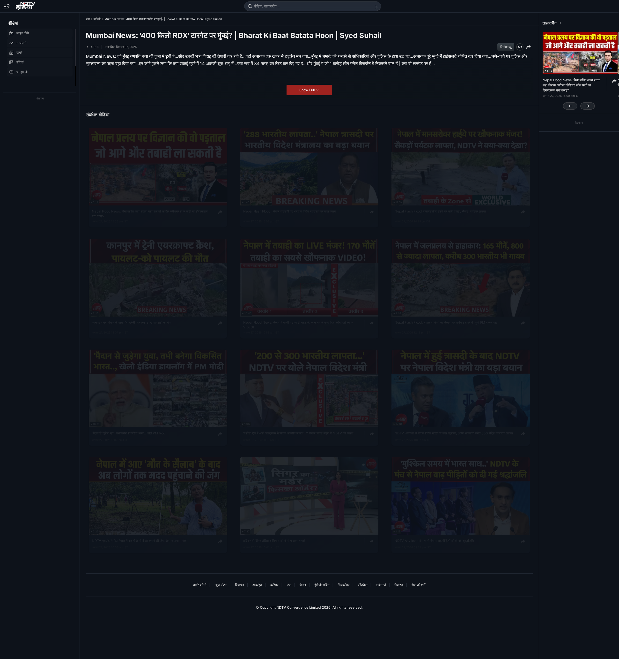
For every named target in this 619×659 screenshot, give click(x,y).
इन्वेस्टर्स (381, 585)
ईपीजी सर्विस (321, 585)
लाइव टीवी (22, 33)
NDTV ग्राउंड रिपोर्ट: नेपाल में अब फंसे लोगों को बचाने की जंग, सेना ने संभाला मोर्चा (139, 540)
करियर (274, 585)
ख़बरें (19, 52)
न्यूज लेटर (221, 585)
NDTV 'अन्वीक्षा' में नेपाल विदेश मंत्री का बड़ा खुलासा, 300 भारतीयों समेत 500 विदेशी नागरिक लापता (454, 433)
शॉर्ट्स (19, 62)
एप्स (289, 585)
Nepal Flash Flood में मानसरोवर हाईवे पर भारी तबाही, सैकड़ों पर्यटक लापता (440, 211)
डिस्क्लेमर (343, 585)
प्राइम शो (22, 72)
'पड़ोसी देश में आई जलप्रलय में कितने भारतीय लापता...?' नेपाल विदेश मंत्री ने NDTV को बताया (298, 433)
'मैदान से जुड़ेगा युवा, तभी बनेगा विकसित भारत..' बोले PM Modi (129, 433)
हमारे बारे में (199, 585)
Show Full (307, 90)
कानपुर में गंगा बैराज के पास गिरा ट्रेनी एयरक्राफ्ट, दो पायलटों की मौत (131, 322)
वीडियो (13, 23)
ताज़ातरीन (22, 43)
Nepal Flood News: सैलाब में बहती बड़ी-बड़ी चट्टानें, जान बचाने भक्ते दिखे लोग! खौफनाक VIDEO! (298, 324)
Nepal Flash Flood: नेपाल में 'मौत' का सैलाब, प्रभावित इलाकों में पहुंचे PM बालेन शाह (446, 322)
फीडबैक (362, 585)
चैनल (303, 585)
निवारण (398, 585)
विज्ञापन (239, 585)
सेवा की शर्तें (418, 585)
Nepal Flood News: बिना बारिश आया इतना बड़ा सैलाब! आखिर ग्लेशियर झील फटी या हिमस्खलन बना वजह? (149, 213)
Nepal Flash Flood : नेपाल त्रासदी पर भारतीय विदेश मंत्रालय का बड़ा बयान (289, 211)
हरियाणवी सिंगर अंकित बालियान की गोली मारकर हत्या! (274, 540)
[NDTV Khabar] (26, 5)
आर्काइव (257, 585)
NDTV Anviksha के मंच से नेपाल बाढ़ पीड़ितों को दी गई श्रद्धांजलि (434, 540)
